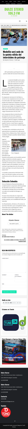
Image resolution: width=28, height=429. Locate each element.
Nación (15, 1)
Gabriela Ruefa (9, 230)
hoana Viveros (16, 230)
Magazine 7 (20, 425)
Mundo (19, 1)
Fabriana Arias (7, 229)
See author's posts (14, 223)
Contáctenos (19, 3)
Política (10, 1)
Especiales (13, 3)
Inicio (3, 1)
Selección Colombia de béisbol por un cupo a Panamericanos (15, 240)
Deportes (24, 1)
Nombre (4, 274)
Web (3, 284)
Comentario (5, 258)
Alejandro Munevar (9, 60)
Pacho (6, 1)
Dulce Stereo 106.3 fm (14, 11)
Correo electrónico (18, 276)
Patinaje (14, 232)
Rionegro (8, 3)
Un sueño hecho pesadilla (8, 236)
